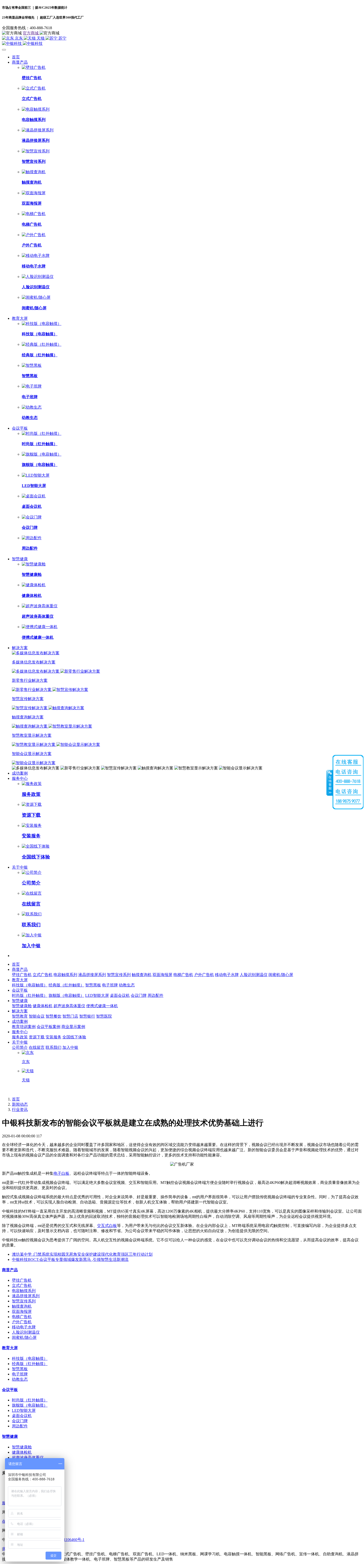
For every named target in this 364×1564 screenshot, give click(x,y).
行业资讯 (20, 1109)
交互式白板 (107, 1225)
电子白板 (61, 1173)
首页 (16, 57)
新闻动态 (20, 1104)
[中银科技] (182, 43)
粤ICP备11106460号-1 (66, 1540)
